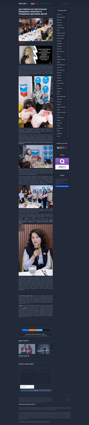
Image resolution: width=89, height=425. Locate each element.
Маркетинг (59, 104)
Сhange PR (22, 16)
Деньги (58, 93)
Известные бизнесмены (61, 96)
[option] (27, 349)
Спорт (58, 54)
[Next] (52, 341)
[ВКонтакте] (25, 330)
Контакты (46, 3)
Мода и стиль (59, 67)
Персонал (58, 91)
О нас (41, 3)
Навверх (68, 399)
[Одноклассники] (32, 330)
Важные (58, 30)
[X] (46, 330)
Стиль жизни (28, 16)
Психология (59, 14)
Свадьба (58, 62)
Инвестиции (59, 101)
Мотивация (59, 19)
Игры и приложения (60, 35)
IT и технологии (60, 128)
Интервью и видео (60, 38)
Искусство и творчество (61, 112)
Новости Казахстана (60, 27)
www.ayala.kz (27, 303)
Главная (32, 3)
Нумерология (59, 80)
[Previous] (50, 341)
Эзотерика (59, 75)
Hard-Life (23, 3)
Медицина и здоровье (33, 16)
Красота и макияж (60, 51)
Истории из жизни (60, 117)
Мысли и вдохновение (61, 17)
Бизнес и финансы (60, 83)
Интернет (58, 125)
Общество (59, 120)
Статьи (37, 3)
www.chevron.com (26, 316)
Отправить (35, 390)
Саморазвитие (59, 43)
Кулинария (59, 56)
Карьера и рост (60, 88)
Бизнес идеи (59, 99)
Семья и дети (59, 22)
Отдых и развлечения (61, 64)
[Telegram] (39, 330)
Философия (59, 72)
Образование (59, 133)
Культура (58, 109)
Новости (58, 136)
